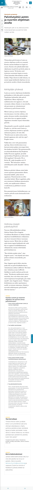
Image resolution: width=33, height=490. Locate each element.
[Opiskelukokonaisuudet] (19, 7)
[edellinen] (8, 488)
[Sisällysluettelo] (2, 7)
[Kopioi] (2, 27)
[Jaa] (2, 30)
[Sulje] (2, 21)
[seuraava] (25, 488)
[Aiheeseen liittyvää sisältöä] (26, 7)
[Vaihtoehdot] (29, 7)
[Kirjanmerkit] (23, 7)
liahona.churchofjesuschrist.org (15, 463)
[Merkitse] (2, 24)
